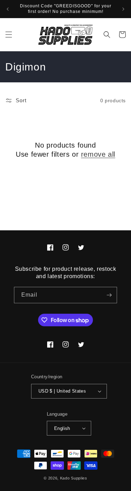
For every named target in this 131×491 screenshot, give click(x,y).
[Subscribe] (109, 295)
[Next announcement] (123, 9)
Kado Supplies (73, 478)
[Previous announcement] (7, 9)
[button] (8, 34)
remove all (98, 154)
